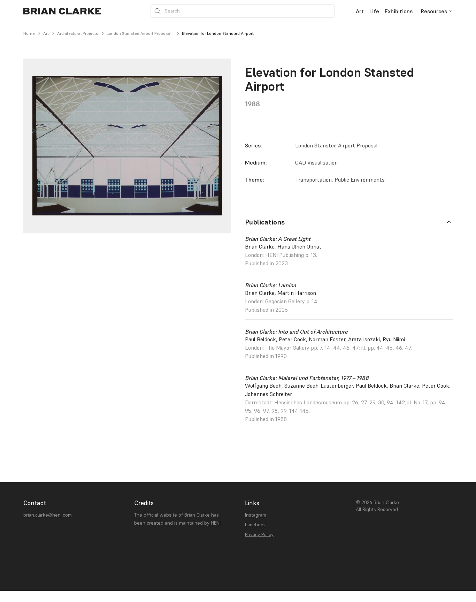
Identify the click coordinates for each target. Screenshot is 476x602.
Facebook (255, 524)
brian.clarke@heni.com (47, 515)
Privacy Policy (259, 534)
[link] (360, 11)
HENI (216, 523)
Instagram (255, 515)
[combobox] (437, 11)
